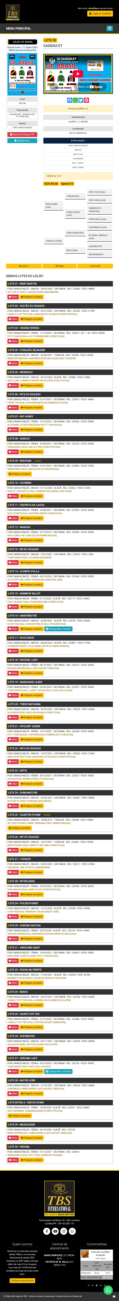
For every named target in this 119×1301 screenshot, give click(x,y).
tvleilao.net (77, 1296)
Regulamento (23, 140)
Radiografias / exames (59, 629)
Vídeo (14, 297)
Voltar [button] (60, 266)
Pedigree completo (32, 297)
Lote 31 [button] (25, 266)
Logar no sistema (101, 13)
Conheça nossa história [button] (22, 1280)
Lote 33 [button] (94, 266)
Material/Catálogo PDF (23, 134)
